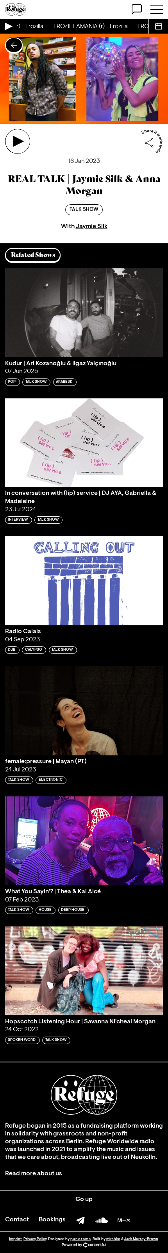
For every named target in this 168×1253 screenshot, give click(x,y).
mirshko (113, 1239)
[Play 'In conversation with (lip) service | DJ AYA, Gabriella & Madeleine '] (84, 442)
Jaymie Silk (91, 226)
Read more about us (33, 1174)
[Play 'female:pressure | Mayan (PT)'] (84, 710)
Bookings (52, 1220)
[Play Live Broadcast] (8, 26)
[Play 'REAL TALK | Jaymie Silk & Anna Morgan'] (17, 141)
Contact (17, 1220)
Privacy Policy (34, 1239)
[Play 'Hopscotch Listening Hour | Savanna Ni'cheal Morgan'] (84, 970)
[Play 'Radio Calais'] (84, 580)
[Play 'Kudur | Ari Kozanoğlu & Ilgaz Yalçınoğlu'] (84, 312)
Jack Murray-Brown (141, 1239)
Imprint (15, 1239)
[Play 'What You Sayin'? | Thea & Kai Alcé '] (84, 840)
